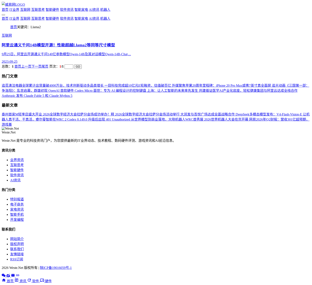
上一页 (26, 66)
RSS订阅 (16, 259)
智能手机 (17, 214)
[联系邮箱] (13, 276)
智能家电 (81, 9)
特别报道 (17, 199)
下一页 (36, 66)
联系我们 (17, 249)
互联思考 (38, 9)
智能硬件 (52, 9)
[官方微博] (8, 276)
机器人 (105, 9)
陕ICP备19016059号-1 (56, 268)
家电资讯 (17, 209)
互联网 (25, 9)
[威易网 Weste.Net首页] (13, 4)
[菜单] (3, 14)
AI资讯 (94, 9)
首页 (5, 9)
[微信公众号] (4, 276)
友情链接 (17, 254)
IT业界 (14, 9)
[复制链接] (18, 276)
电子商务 (17, 204)
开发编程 (17, 219)
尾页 (45, 66)
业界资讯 (17, 160)
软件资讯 (67, 9)
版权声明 (17, 244)
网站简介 (17, 239)
